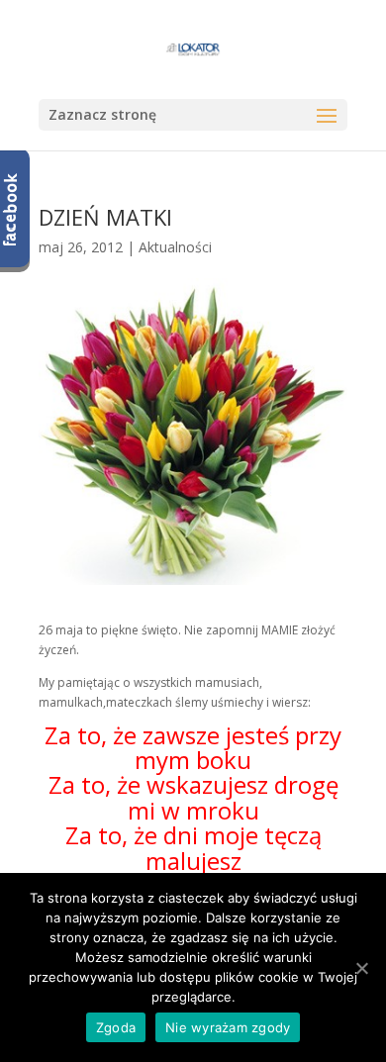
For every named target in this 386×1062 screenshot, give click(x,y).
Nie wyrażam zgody (227, 1027)
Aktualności (175, 247)
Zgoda (116, 1027)
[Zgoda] (361, 968)
